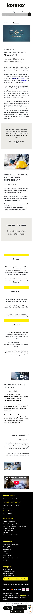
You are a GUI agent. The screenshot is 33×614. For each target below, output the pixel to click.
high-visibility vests (13, 332)
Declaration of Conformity (11, 558)
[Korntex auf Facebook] (4, 513)
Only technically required (22, 608)
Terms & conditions (9, 521)
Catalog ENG (7, 549)
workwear (9, 135)
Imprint (5, 532)
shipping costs (22, 595)
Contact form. (7, 511)
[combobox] (15, 14)
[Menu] (3, 11)
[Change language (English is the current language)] (14, 11)
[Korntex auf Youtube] (9, 513)
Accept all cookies (17, 612)
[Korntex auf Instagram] (7, 513)
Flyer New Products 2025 (11, 544)
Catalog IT (6, 551)
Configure (7, 608)
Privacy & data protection (11, 524)
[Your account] (26, 11)
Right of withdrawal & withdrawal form (14, 526)
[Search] (29, 14)
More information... (22, 605)
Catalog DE (6, 547)
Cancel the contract (9, 528)
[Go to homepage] (16, 5)
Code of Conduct (8, 530)
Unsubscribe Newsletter (10, 535)
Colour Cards (7, 556)
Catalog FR (6, 553)
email (6, 455)
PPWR (5, 560)
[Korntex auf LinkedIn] (11, 513)
